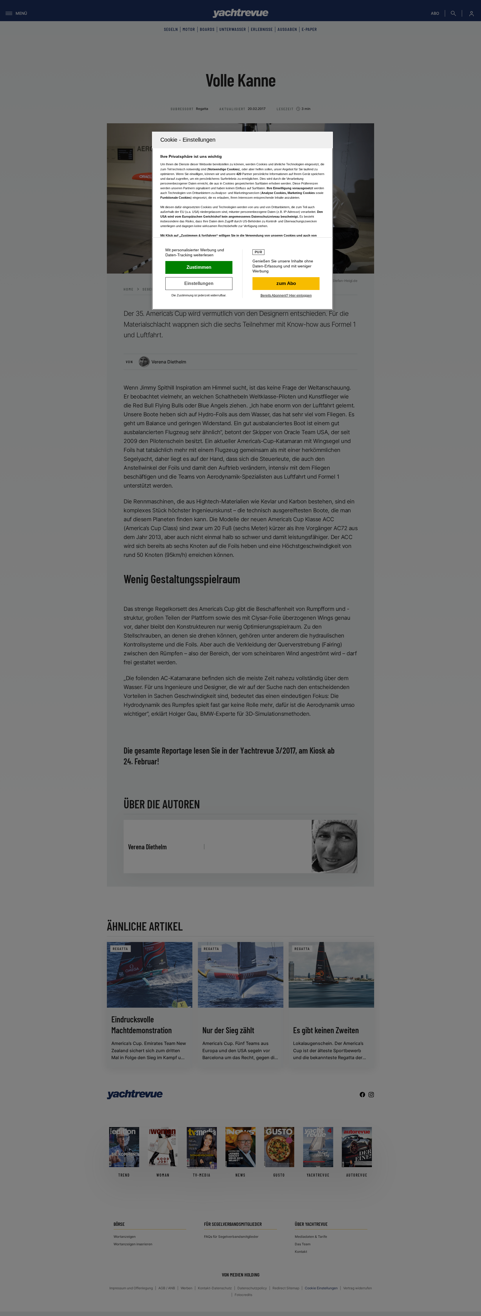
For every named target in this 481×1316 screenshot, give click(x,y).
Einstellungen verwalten (198, 283)
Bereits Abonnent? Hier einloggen (286, 295)
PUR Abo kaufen (286, 283)
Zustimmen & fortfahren (198, 267)
